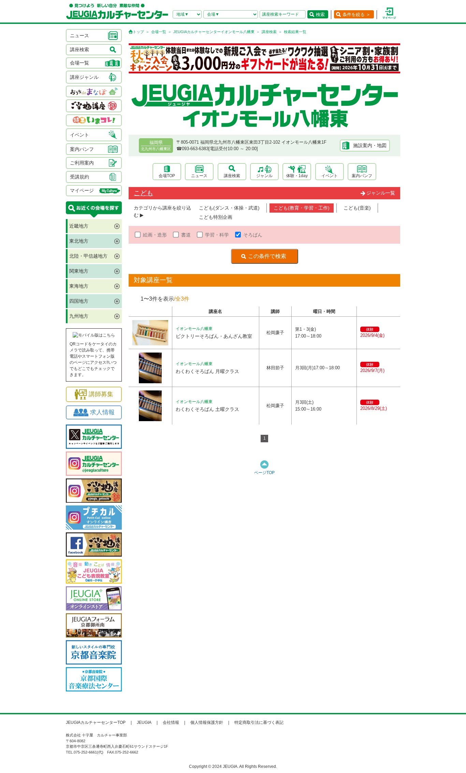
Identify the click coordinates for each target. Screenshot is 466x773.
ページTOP (264, 472)
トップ (138, 32)
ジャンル (264, 175)
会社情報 (171, 722)
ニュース (199, 175)
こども (143, 193)
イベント (329, 175)
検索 (320, 14)
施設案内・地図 (370, 145)
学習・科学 (217, 235)
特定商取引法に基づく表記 (258, 722)
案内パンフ (362, 175)
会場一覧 (158, 32)
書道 (186, 235)
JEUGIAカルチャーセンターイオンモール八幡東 (213, 32)
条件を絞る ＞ (356, 14)
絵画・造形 (155, 235)
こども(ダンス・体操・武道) (229, 208)
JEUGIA (144, 722)
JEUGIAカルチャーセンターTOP (96, 722)
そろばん (252, 235)
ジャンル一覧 (380, 193)
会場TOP (167, 175)
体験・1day (297, 175)
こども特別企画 (215, 217)
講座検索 (269, 32)
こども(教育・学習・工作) (302, 208)
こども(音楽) (357, 208)
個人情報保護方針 (206, 722)
